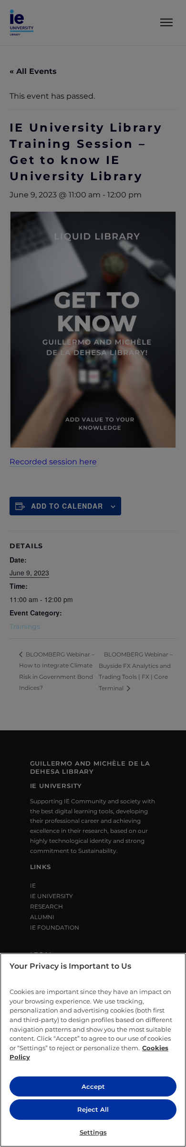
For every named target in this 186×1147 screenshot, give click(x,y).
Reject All (93, 1109)
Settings (93, 1132)
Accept (93, 1086)
